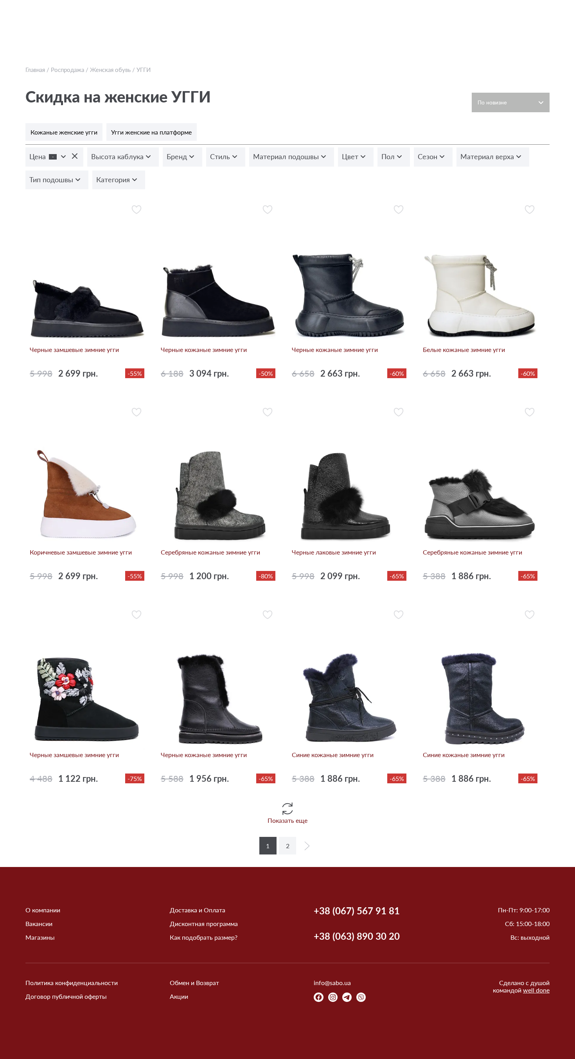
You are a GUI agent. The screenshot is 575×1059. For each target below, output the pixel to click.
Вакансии (38, 923)
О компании (42, 910)
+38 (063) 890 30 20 (357, 936)
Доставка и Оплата (197, 910)
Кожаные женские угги (64, 132)
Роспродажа (67, 69)
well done (536, 990)
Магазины (40, 937)
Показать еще (287, 820)
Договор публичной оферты (66, 996)
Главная (35, 69)
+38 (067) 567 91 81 (357, 910)
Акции (179, 996)
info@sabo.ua (332, 982)
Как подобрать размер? (203, 937)
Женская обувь (110, 69)
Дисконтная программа (204, 923)
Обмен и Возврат (194, 982)
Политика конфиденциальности (71, 982)
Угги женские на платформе (151, 132)
